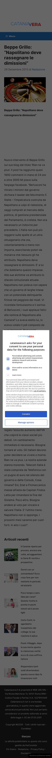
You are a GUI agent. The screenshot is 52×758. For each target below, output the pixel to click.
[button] (26, 375)
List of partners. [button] (40, 391)
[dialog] (26, 379)
